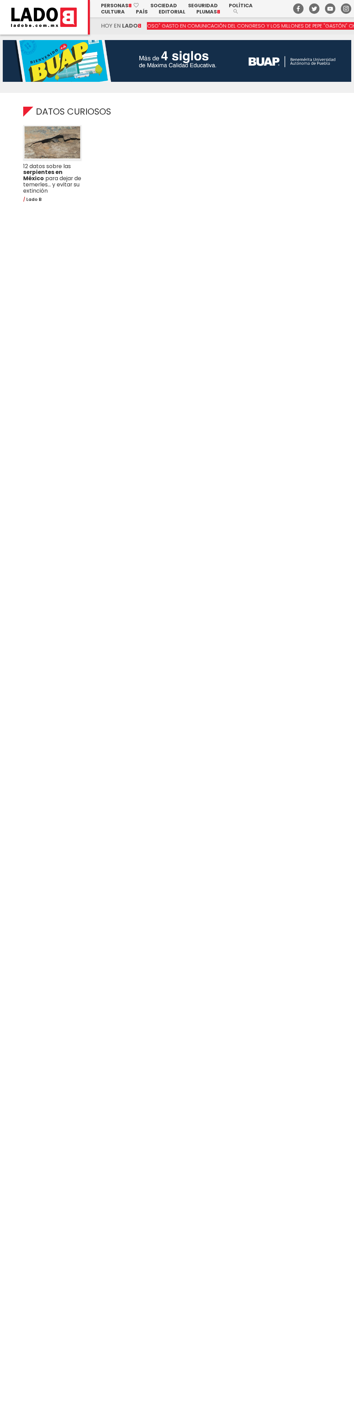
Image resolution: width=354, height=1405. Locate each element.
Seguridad (203, 5)
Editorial (172, 11)
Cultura (113, 11)
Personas (120, 5)
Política (241, 5)
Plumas (208, 11)
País (142, 11)
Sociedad (163, 5)
